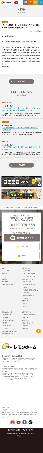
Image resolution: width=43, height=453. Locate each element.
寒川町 (17, 414)
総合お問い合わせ (28, 323)
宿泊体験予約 (7, 315)
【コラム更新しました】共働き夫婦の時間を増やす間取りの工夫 (21, 148)
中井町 (13, 414)
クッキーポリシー (28, 430)
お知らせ (9, 207)
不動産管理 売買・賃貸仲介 (9, 331)
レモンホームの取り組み (29, 315)
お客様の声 (5, 282)
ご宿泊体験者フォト (8, 320)
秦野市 (22, 414)
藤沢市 (25, 306)
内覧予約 (5, 317)
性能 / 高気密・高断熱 (29, 273)
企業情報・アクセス (27, 312)
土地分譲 (5, 328)
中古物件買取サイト (7, 334)
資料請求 (25, 326)
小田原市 (17, 412)
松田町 (31, 412)
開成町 (4, 414)
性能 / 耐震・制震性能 (29, 276)
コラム (4, 276)
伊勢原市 (26, 414)
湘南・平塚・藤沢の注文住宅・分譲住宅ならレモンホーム (22, 433)
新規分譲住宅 (7, 326)
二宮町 (12, 412)
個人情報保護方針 (14, 430)
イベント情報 (5, 271)
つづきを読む (6, 67)
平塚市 (25, 303)
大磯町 (8, 412)
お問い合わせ (25, 320)
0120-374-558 (23, 224)
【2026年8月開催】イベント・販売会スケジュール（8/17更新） (20, 129)
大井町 (35, 412)
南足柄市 (8, 414)
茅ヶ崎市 (22, 412)
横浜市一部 (5, 417)
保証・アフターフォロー (29, 279)
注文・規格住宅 (26, 268)
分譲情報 (4, 323)
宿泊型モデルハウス (7, 312)
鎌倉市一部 (33, 414)
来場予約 (25, 328)
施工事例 (4, 279)
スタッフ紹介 (26, 317)
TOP (5, 207)
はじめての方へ (27, 271)
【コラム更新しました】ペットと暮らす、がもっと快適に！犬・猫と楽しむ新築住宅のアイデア (21, 109)
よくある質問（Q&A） (8, 284)
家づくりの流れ (27, 282)
